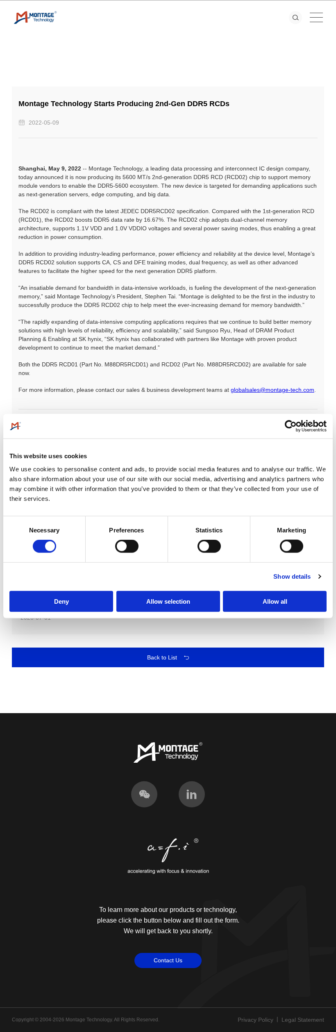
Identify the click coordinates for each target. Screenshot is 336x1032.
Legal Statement (303, 1019)
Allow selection (168, 601)
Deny (61, 601)
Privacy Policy (255, 1019)
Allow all (275, 601)
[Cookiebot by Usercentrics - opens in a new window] (291, 426)
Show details (292, 576)
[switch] (126, 546)
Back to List (162, 657)
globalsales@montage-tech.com (272, 389)
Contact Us (168, 960)
